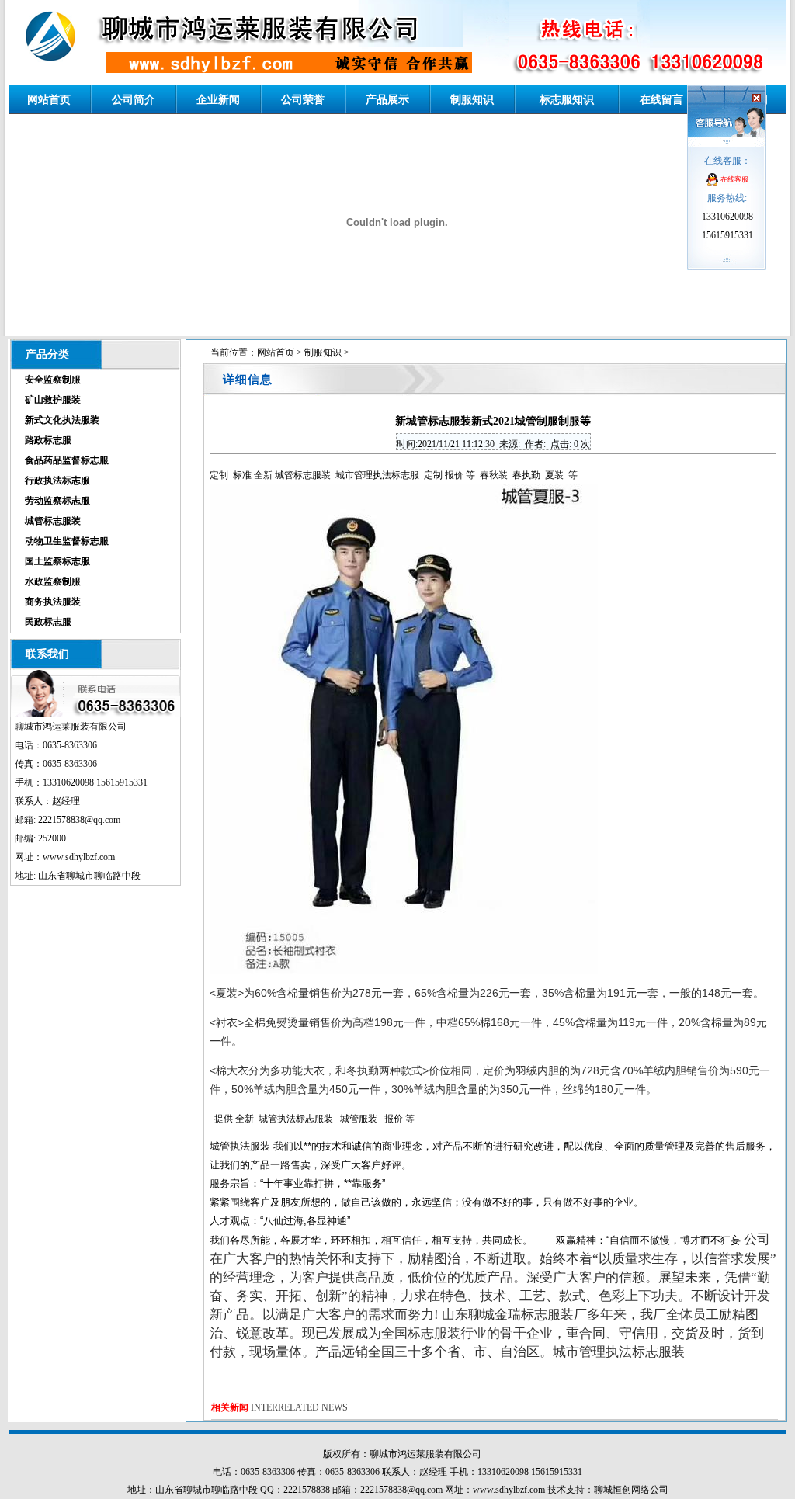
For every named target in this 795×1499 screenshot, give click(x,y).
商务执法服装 (53, 601)
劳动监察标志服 (57, 500)
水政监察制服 (53, 581)
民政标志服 (48, 621)
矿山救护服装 (53, 399)
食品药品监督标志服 (67, 460)
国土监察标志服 (57, 561)
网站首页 (275, 352)
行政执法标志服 (57, 480)
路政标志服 (48, 440)
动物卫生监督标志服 (67, 541)
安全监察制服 (53, 379)
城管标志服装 (53, 520)
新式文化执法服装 (62, 420)
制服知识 (323, 352)
